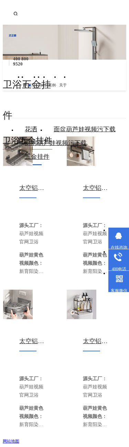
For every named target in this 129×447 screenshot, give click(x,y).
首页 (24, 89)
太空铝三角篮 (32, 341)
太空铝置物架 (32, 187)
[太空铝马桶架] (81, 304)
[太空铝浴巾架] (81, 151)
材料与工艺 (44, 89)
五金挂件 (37, 156)
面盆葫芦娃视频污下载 (85, 129)
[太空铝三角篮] (18, 304)
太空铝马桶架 (96, 341)
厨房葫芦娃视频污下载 (56, 143)
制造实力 (40, 89)
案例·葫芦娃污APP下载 (53, 89)
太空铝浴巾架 (96, 187)
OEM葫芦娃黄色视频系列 (32, 89)
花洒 (31, 129)
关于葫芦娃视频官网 (63, 89)
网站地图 (11, 441)
